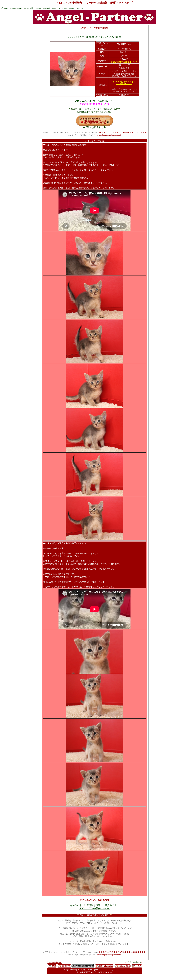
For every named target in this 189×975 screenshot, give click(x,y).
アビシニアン (60, 8)
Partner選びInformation (34, 8)
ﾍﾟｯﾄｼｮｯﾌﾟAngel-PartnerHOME (12, 8)
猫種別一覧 (49, 8)
